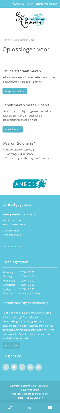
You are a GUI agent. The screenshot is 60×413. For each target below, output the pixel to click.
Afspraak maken (14, 91)
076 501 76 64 (24, 3)
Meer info (11, 345)
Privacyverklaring (30, 389)
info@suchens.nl (48, 3)
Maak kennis (12, 129)
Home (6, 39)
